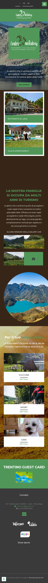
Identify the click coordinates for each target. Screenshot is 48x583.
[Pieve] (14, 242)
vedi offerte (24, 85)
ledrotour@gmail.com (25, 506)
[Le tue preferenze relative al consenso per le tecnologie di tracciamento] (4, 579)
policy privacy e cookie (12, 578)
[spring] (34, 242)
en (28, 3)
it (20, 3)
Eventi (18, 6)
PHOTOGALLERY (28, 6)
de (24, 3)
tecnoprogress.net (36, 578)
